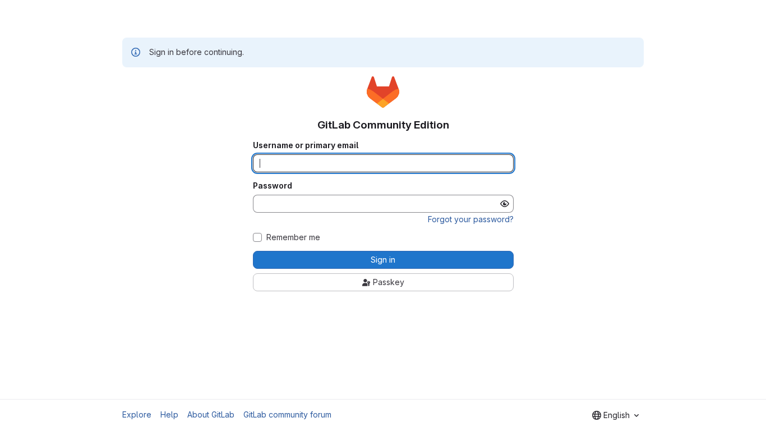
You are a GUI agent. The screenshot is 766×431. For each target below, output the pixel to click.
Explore (136, 414)
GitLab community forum (287, 414)
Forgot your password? (471, 219)
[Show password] (505, 204)
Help (169, 414)
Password (272, 185)
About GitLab (210, 414)
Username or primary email (305, 145)
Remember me (293, 237)
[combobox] (615, 415)
